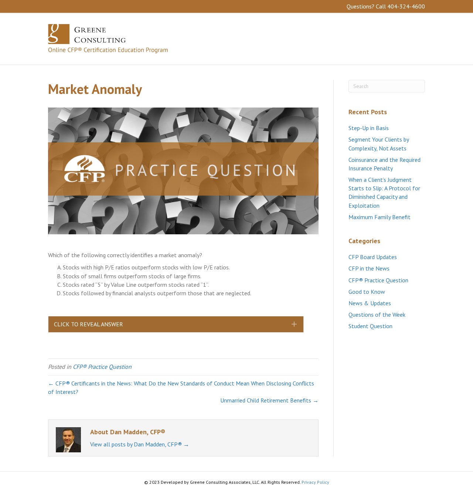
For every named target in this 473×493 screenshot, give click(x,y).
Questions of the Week (376, 314)
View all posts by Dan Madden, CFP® (139, 444)
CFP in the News (368, 268)
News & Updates (369, 303)
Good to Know (366, 291)
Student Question (370, 326)
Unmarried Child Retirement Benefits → (269, 400)
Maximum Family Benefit (379, 217)
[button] (175, 324)
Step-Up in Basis (368, 128)
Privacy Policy (315, 482)
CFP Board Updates (372, 257)
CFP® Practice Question (102, 366)
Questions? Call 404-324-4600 (386, 6)
